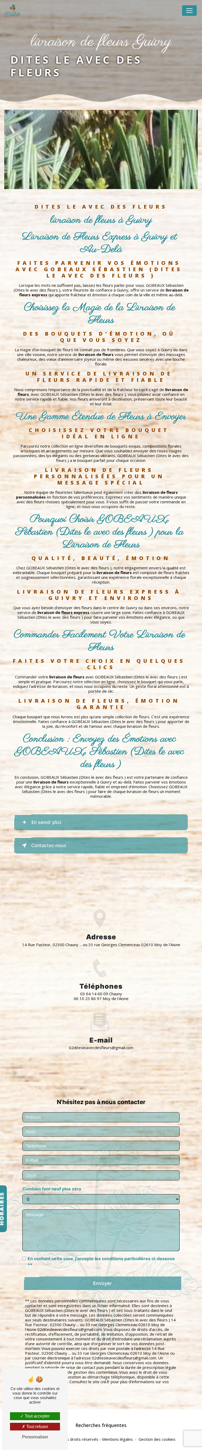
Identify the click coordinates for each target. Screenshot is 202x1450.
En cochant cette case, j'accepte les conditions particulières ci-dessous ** (101, 1262)
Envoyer (102, 1283)
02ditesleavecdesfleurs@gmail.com (101, 1047)
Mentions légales (117, 1439)
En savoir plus (46, 822)
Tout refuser (36, 1426)
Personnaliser (35, 1437)
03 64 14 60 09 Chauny (101, 993)
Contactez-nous (48, 845)
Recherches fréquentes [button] (101, 1425)
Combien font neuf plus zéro (51, 1188)
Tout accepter (37, 1416)
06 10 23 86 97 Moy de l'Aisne (101, 998)
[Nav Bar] (189, 10)
